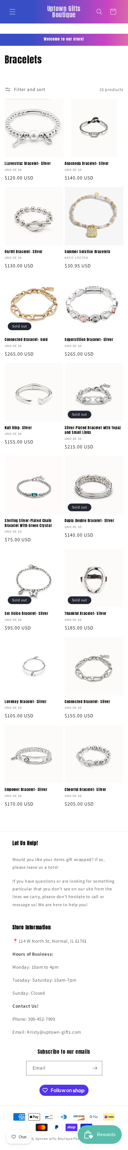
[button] (12, 12)
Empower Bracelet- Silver (26, 789)
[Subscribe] (95, 1068)
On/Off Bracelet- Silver (24, 251)
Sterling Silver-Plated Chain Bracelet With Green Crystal (28, 523)
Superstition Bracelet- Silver (89, 339)
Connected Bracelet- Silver (87, 701)
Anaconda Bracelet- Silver (87, 163)
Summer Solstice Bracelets (88, 251)
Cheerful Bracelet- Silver (85, 789)
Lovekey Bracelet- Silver (25, 701)
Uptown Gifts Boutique (54, 1138)
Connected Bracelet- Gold (26, 339)
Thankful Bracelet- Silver (86, 613)
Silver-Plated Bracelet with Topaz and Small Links (93, 430)
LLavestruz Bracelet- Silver (28, 163)
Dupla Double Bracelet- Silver (89, 520)
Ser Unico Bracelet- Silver (26, 613)
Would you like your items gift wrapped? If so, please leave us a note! (58, 863)
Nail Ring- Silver (18, 428)
